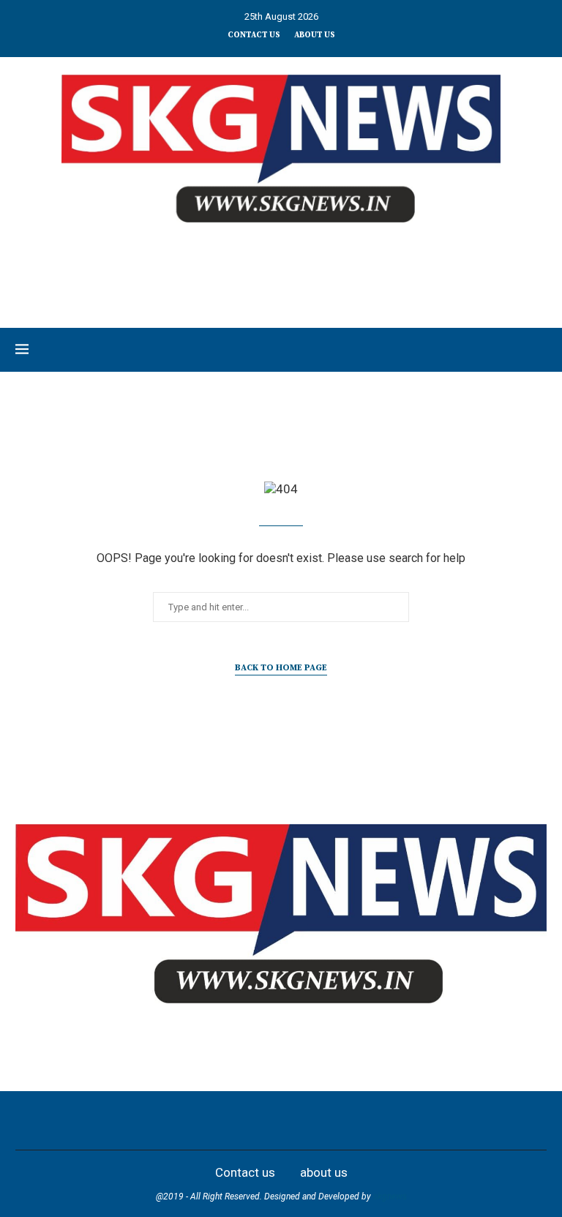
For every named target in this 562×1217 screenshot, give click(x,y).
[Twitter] (200, 1120)
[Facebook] (168, 1120)
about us (314, 35)
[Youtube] (297, 1120)
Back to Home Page (281, 667)
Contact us (254, 35)
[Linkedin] (265, 1120)
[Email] (329, 1120)
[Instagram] (232, 1120)
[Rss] (393, 1120)
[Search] (539, 350)
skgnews (390, 1196)
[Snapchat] (361, 1120)
